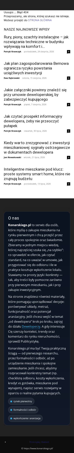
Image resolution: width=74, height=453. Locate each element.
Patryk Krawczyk (12, 51)
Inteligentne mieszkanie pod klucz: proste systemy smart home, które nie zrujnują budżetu (37, 174)
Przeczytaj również (39, 442)
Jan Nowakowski (12, 157)
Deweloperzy (31, 326)
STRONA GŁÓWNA (40, 20)
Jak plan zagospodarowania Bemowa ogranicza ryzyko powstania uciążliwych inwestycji (36, 68)
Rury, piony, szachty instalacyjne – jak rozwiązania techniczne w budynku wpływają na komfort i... (36, 42)
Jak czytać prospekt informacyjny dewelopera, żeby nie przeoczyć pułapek (33, 121)
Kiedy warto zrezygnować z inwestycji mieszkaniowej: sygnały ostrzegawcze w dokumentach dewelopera (37, 148)
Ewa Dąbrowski (12, 78)
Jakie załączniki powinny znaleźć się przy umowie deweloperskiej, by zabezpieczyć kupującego (35, 95)
